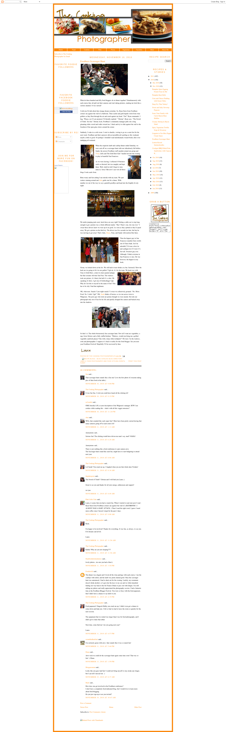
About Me (165, 50)
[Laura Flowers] (61, 193)
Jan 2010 (156, 188)
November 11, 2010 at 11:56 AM (101, 540)
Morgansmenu (90, 667)
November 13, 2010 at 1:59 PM (100, 661)
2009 (152, 193)
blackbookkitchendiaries (94, 559)
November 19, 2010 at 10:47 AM (101, 697)
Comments (61, 141)
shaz (87, 417)
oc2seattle (89, 402)
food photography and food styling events (106, 361)
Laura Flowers (58, 165)
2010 (152, 80)
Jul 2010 (156, 168)
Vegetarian (126, 50)
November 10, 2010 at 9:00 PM (100, 384)
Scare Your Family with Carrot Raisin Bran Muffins (160, 115)
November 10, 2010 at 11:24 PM (100, 412)
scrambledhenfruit (92, 639)
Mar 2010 (156, 181)
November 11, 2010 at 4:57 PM (100, 633)
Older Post (137, 707)
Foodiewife (89, 571)
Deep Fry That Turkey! (160, 104)
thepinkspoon (90, 476)
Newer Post (84, 707)
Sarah (103, 294)
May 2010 (156, 175)
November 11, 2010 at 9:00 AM (100, 514)
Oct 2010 (156, 157)
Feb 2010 (156, 185)
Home (61, 50)
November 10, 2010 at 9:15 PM (100, 396)
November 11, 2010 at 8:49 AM (100, 493)
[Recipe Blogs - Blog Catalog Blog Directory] (102, 358)
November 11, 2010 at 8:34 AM (100, 470)
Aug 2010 (156, 164)
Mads (87, 683)
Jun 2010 (156, 171)
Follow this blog (66, 111)
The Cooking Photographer (95, 389)
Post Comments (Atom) (98, 712)
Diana (108, 233)
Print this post (134, 361)
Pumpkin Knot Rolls (159, 95)
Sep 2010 (156, 161)
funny (82, 363)
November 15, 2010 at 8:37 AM (100, 677)
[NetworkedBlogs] (66, 108)
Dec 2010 (156, 83)
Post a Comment (85, 703)
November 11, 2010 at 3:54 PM (100, 565)
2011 (152, 76)
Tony (98, 153)
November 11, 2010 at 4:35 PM (100, 597)
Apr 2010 (156, 178)
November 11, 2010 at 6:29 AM (100, 439)
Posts (59, 137)
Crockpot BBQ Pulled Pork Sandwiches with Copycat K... (161, 150)
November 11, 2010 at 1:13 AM (100, 427)
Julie (100, 180)
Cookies (87, 50)
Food (73, 50)
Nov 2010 (156, 86)
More (152, 50)
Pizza (113, 50)
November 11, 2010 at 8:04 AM (100, 457)
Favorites (139, 50)
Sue (87, 374)
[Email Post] (123, 356)
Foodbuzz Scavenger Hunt (92, 61)
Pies (99, 50)
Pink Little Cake (91, 499)
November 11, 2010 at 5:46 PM (100, 646)
